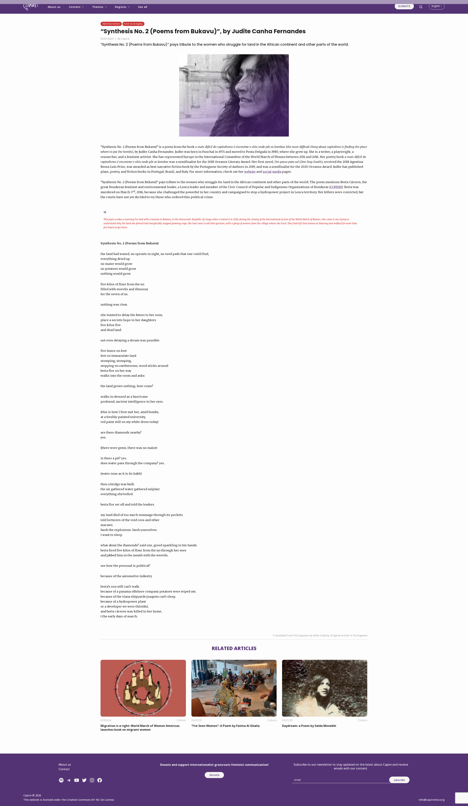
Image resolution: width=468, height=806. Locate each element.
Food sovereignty (133, 23)
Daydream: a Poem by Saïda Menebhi (309, 726)
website (250, 171)
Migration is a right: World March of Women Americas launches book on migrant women (140, 728)
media (276, 171)
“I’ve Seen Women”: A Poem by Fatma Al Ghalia (225, 726)
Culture (181, 720)
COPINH (336, 187)
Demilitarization (111, 23)
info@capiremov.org (432, 799)
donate (214, 775)
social (267, 171)
